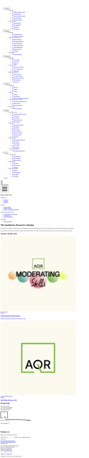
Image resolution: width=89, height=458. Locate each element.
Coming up (11, 85)
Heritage (13, 441)
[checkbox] (14, 437)
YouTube (3, 453)
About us (3, 441)
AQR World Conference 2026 (7, 212)
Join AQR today (4, 423)
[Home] (4, 5)
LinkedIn (9, 453)
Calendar (7, 442)
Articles (10, 442)
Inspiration (11, 58)
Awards (5, 443)
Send (4, 439)
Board (10, 441)
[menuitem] (6, 8)
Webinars (3, 204)
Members (7, 441)
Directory (3, 442)
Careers (2, 443)
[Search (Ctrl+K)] (2, 181)
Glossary (14, 442)
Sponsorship (3, 219)
